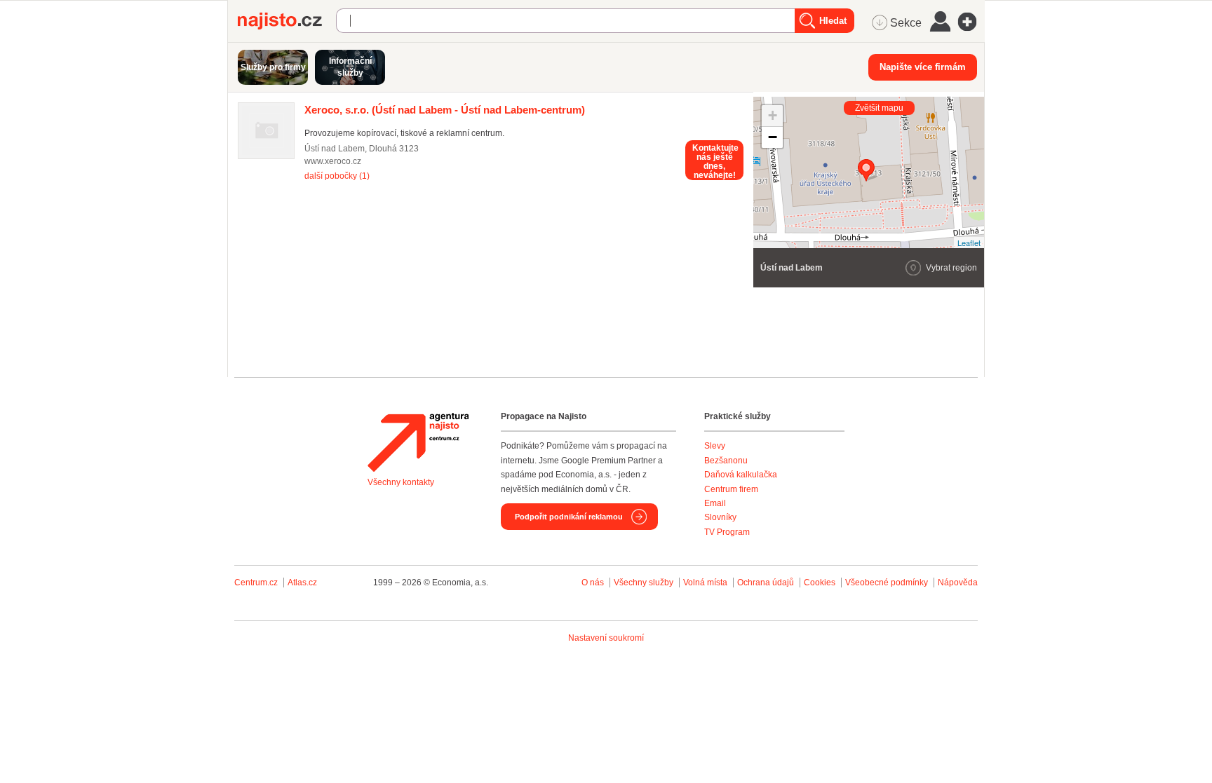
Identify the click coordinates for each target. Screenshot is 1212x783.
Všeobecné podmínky (886, 582)
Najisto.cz (287, 21)
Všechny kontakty (401, 482)
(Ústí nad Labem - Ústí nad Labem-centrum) (444, 110)
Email (715, 503)
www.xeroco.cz (332, 161)
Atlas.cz (302, 582)
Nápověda (958, 582)
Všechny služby (644, 582)
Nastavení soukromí (606, 638)
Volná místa (705, 582)
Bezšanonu (726, 460)
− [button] (772, 137)
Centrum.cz (256, 582)
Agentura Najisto (418, 442)
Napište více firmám (923, 67)
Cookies (819, 582)
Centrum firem (731, 489)
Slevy (714, 446)
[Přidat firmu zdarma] (971, 21)
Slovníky (720, 517)
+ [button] (772, 115)
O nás (592, 582)
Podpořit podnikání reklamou (569, 516)
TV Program (727, 532)
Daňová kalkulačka (740, 474)
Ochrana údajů (765, 582)
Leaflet (969, 242)
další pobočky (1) (337, 176)
